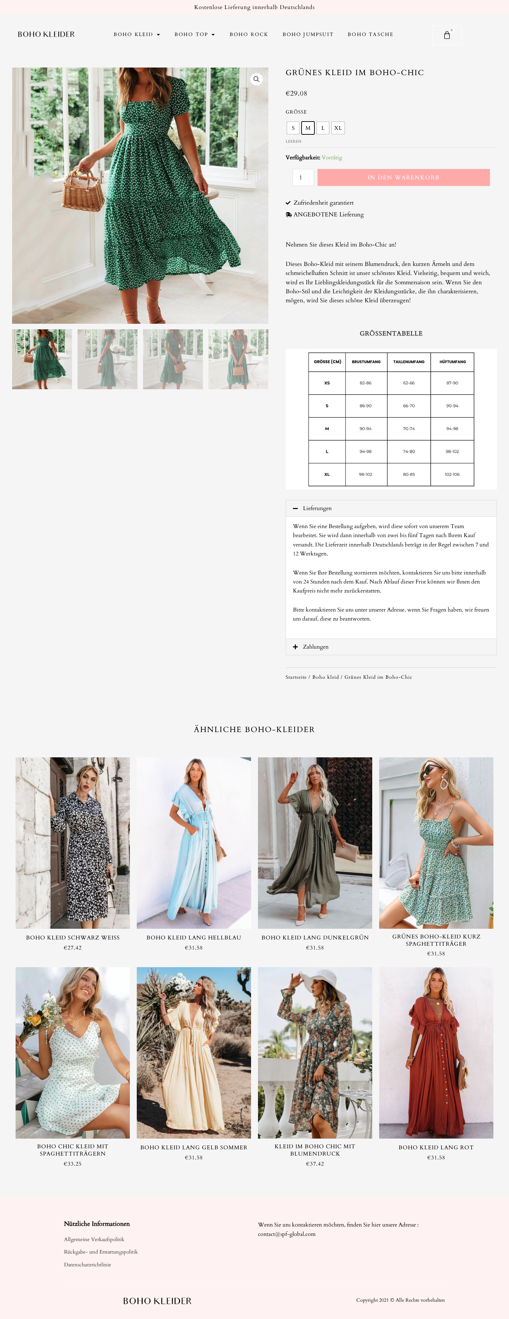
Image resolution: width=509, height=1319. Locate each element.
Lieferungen (317, 508)
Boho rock (249, 34)
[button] (391, 508)
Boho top (191, 34)
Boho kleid (133, 34)
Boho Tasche (371, 34)
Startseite (296, 677)
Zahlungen (316, 647)
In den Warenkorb (404, 177)
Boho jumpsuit (308, 34)
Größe (296, 112)
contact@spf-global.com (287, 1234)
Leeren (293, 141)
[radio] (293, 128)
